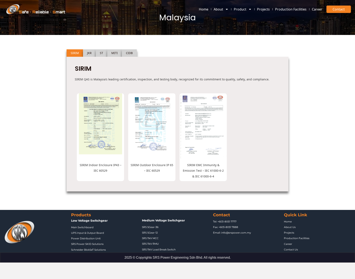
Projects (263, 9)
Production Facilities (291, 9)
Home (203, 9)
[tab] (75, 53)
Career (317, 9)
